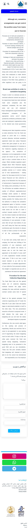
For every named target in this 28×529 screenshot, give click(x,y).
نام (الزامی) (22, 404)
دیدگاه (23, 380)
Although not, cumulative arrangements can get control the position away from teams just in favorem (15, 25)
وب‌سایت (23, 420)
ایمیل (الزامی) (21, 412)
